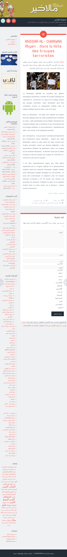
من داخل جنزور (11, 347)
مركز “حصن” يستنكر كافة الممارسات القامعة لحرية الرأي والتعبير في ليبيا (8, 134)
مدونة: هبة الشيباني (7, 300)
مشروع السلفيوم (10, 427)
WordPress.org (10, 541)
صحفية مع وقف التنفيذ (8, 373)
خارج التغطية (11, 439)
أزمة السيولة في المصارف (9, 467)
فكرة (16, 512)
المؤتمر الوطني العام (8, 492)
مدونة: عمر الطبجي (9, 368)
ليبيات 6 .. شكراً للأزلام (8, 162)
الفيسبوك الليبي (8, 489)
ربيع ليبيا (12, 354)
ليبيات (14, 515)
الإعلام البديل (8, 476)
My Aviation (11, 44)
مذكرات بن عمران (10, 451)
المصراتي (12, 389)
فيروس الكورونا (11, 512)
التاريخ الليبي (9, 479)
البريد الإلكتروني (60, 264)
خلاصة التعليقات (10, 539)
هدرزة (9, 525)
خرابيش (13, 340)
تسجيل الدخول (11, 534)
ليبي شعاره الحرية (7, 312)
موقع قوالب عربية (19, 553)
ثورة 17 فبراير (9, 507)
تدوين (4, 502)
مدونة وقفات (11, 396)
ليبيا (33, 203)
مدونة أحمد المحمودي (9, 429)
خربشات (12, 41)
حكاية (12, 510)
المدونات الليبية (11, 494)
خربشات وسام (11, 415)
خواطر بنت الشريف (9, 441)
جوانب (13, 335)
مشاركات (5, 517)
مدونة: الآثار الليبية (10, 364)
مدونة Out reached (9, 418)
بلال (14, 239)
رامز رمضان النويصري (39, 200)
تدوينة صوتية (11, 505)
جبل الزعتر (12, 392)
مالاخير (10, 302)
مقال (13, 520)
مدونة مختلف (11, 378)
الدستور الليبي (7, 484)
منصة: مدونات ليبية (9, 284)
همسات (13, 443)
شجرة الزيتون (11, 352)
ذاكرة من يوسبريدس (9, 382)
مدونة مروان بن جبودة (9, 420)
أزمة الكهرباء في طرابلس (9, 469)
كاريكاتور (5, 512)
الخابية (13, 366)
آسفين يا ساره (11, 141)
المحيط (13, 345)
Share (62, 62)
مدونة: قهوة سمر (10, 406)
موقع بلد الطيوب (10, 39)
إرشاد (13, 472)
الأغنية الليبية (8, 474)
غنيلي (10, 251)
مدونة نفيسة (11, 380)
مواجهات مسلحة (6, 520)
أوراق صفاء (12, 453)
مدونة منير (12, 401)
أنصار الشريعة (58, 203)
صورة (2, 510)
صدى (11, 288)
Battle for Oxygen (10, 349)
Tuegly (10, 298)
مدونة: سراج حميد (7, 319)
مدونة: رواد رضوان (7, 309)
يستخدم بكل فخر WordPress (44, 553)
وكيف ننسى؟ (8, 202)
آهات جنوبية (9, 286)
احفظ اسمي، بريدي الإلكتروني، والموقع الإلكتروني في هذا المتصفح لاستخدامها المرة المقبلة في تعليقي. (58, 290)
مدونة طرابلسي (10, 331)
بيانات (8, 502)
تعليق (36, 203)
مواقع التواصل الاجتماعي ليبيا (9, 522)
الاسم (61, 255)
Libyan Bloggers (10, 281)
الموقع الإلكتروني (60, 269)
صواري (10, 293)
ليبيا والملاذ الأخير (7, 321)
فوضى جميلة (11, 387)
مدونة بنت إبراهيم (10, 394)
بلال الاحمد (12, 261)
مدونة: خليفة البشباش (9, 371)
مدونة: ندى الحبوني (9, 356)
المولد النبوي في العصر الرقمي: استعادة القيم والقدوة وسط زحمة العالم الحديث (8, 232)
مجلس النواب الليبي (7, 515)
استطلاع (14, 474)
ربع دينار (12, 146)
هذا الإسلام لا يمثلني (9, 127)
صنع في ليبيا (9, 324)
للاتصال (13, 172)
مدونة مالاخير (60, 20)
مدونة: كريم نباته (8, 295)
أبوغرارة (10, 307)
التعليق (61, 233)
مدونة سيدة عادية (10, 455)
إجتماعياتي (12, 338)
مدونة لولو (12, 434)
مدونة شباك (11, 422)
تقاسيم (13, 361)
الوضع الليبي (41, 203)
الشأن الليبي (49, 203)
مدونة (10, 305)
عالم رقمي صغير (10, 333)
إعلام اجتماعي (7, 472)
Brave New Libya (10, 436)
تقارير (15, 507)
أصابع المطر (11, 448)
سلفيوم (13, 399)
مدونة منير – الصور (10, 404)
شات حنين (12, 213)
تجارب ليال (12, 432)
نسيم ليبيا (12, 342)
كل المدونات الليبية (9, 279)
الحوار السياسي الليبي (9, 481)
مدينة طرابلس (11, 517)
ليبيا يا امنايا (11, 446)
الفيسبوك (14, 489)
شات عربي (12, 204)
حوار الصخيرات (7, 510)
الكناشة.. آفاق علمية (9, 359)
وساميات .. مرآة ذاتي (9, 413)
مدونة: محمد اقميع (10, 375)
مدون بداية (12, 385)
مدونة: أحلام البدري (7, 291)
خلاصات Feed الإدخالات (8, 536)
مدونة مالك (12, 425)
